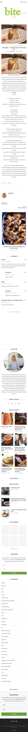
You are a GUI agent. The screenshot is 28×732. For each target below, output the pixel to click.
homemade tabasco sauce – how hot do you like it (7, 449)
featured (3, 621)
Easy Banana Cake (15, 487)
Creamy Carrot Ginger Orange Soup (18, 510)
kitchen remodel (4, 642)
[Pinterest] (24, 2)
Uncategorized (4, 675)
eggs (2, 615)
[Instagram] (23, 2)
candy (2, 591)
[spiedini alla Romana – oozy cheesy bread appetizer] (7, 461)
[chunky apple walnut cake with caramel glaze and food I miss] (21, 440)
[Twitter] (21, 2)
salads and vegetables (6, 666)
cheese (2, 594)
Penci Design (14, 727)
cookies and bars (4, 603)
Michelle (12, 51)
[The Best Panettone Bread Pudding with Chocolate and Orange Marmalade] (14, 228)
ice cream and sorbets (6, 633)
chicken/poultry (4, 597)
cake (2, 588)
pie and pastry (4, 654)
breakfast (3, 585)
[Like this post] (16, 188)
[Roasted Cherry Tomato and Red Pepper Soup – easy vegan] (5, 502)
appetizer (3, 582)
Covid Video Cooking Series (7, 609)
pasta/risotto (4, 651)
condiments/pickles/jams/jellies (8, 600)
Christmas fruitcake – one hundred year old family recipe (20, 428)
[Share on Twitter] (19, 188)
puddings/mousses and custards (17, 45)
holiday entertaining (5, 630)
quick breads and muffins (6, 663)
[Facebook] (20, 2)
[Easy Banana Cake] (5, 491)
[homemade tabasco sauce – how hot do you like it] (7, 440)
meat (2, 645)
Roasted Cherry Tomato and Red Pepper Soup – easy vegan (18, 499)
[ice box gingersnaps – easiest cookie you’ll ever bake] (21, 461)
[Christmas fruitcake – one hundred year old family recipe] (21, 419)
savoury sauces (4, 669)
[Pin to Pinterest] (20, 188)
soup (2, 672)
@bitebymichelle (14, 548)
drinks (2, 612)
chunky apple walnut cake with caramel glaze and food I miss (20, 449)
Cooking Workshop (5, 606)
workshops (3, 678)
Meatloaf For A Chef (6, 426)
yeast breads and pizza (6, 681)
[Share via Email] (22, 188)
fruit (2, 627)
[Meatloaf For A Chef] (7, 419)
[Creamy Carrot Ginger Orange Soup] (5, 513)
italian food (7, 45)
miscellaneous (4, 648)
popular (3, 657)
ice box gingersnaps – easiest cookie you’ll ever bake (20, 470)
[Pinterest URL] (5, 530)
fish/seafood (4, 624)
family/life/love (4, 618)
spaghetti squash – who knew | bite (12, 300)
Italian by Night (4, 636)
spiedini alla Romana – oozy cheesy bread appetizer (7, 470)
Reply (25, 259)
